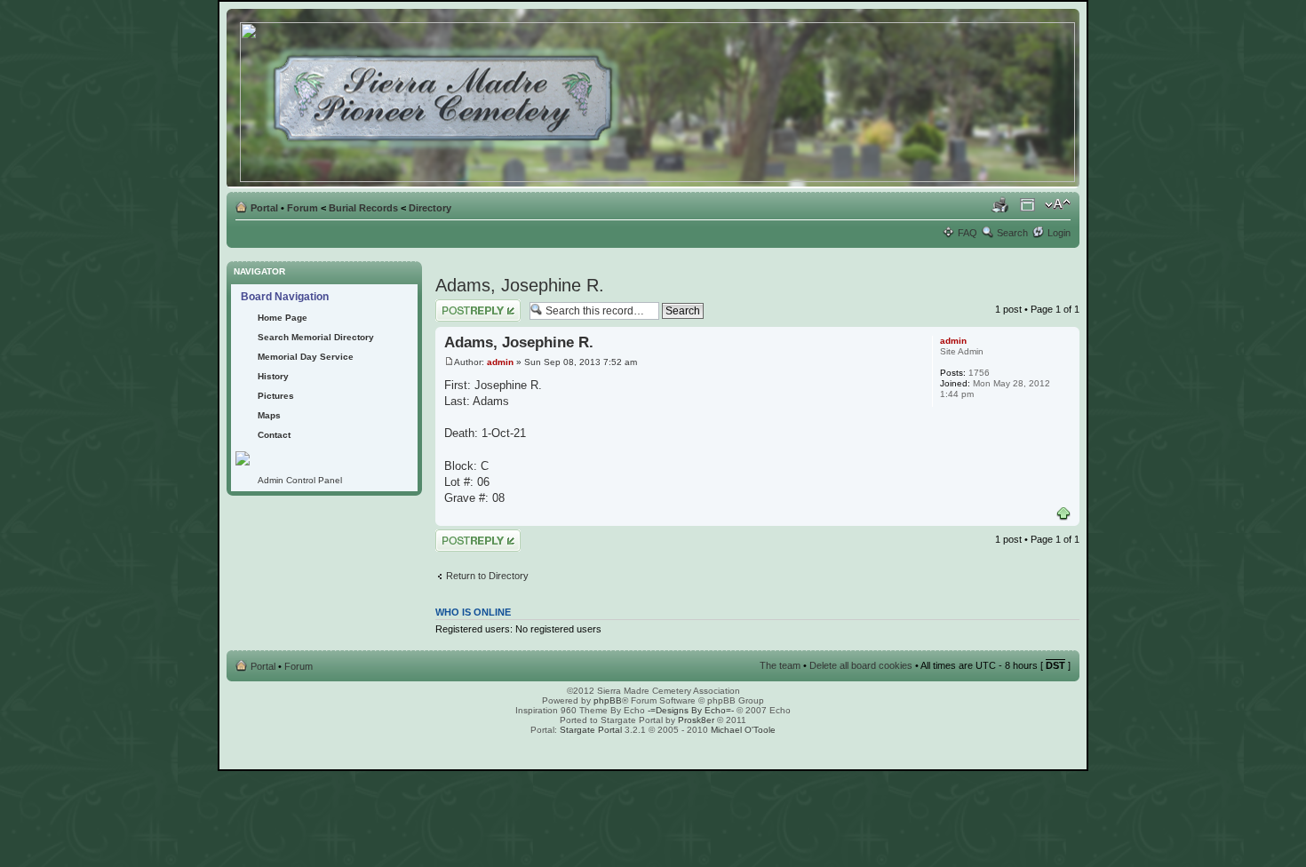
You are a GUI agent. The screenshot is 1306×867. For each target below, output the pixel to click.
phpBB (607, 700)
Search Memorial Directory (316, 337)
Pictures (276, 396)
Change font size (1058, 204)
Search (1012, 232)
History (273, 376)
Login (1059, 232)
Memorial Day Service (306, 357)
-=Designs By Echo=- (691, 710)
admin (500, 362)
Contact (274, 435)
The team (780, 665)
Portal (264, 208)
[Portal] (659, 98)
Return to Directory (487, 575)
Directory (430, 208)
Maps (269, 415)
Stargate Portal (591, 730)
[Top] (1063, 514)
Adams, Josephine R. (519, 285)
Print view (1000, 204)
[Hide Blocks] (232, 256)
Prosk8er (696, 720)
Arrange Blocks (1027, 204)
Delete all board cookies (860, 665)
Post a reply (461, 304)
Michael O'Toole (743, 730)
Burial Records (363, 208)
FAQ (967, 232)
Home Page (282, 317)
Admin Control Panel (300, 480)
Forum (302, 208)
